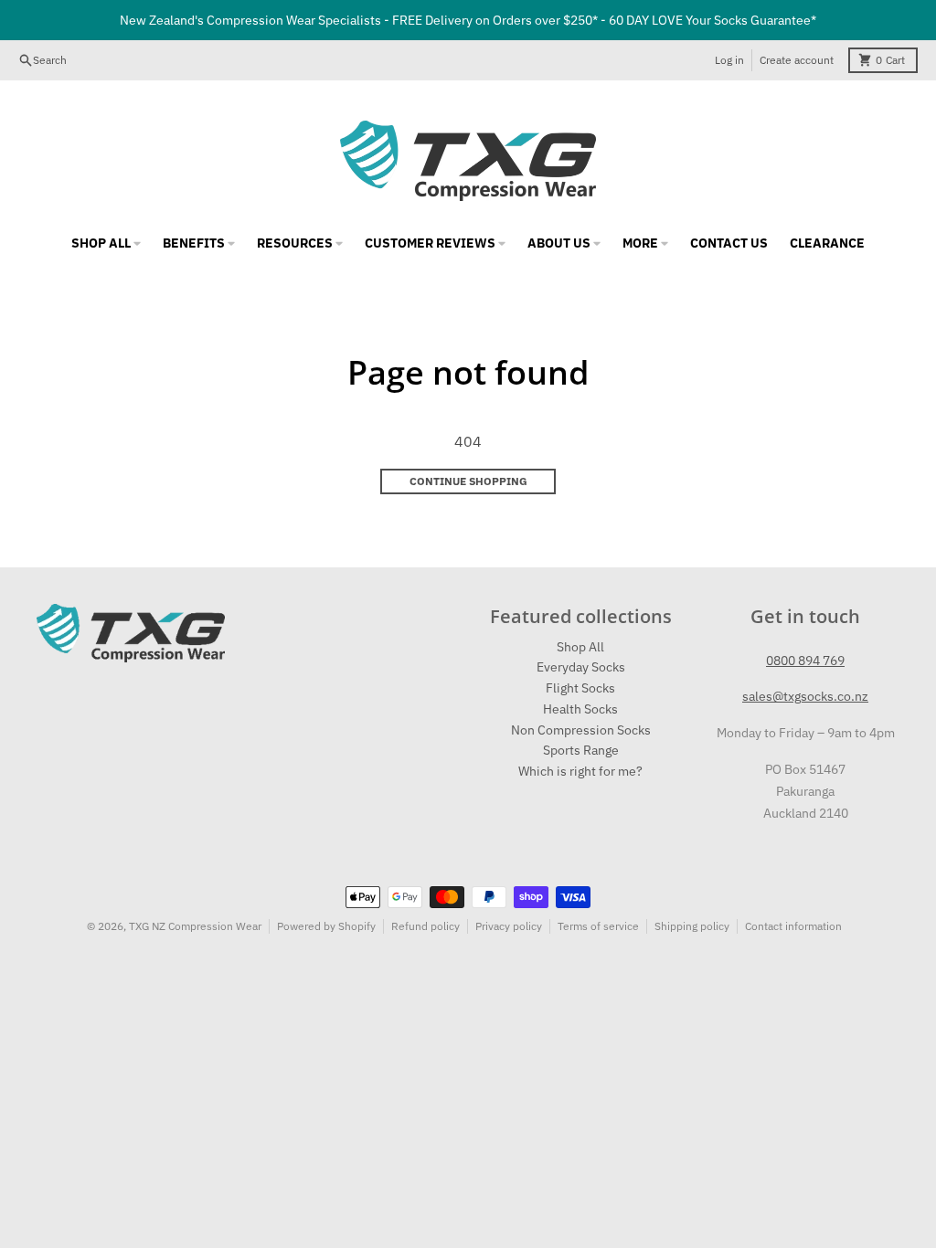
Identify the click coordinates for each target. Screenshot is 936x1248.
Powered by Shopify (326, 926)
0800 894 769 (805, 660)
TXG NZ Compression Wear (195, 926)
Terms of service (598, 926)
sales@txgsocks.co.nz (805, 696)
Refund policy (425, 926)
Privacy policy (508, 926)
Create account (797, 60)
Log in (729, 60)
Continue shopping (468, 481)
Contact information (793, 926)
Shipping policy (691, 926)
